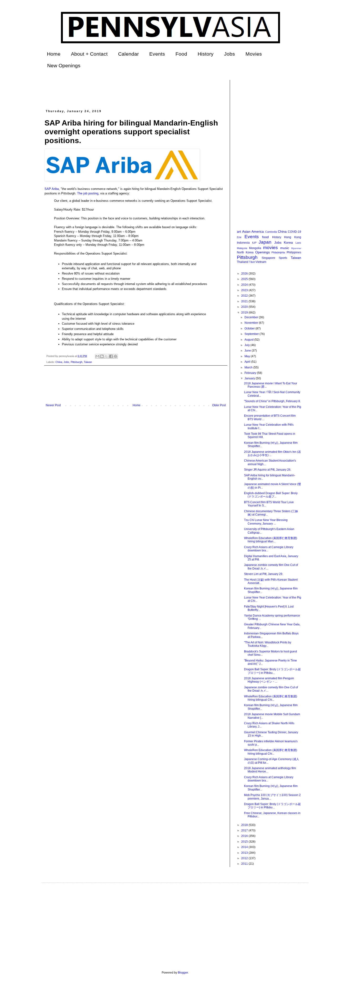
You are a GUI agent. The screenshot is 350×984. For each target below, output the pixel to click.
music (284, 248)
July (247, 345)
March (249, 367)
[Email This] (97, 356)
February (251, 373)
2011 (245, 863)
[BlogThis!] (102, 356)
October (250, 328)
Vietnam (260, 262)
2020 (245, 307)
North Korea (245, 252)
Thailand (242, 262)
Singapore (268, 258)
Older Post (219, 405)
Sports (283, 258)
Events (157, 54)
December (252, 317)
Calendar (128, 54)
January (250, 378)
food (265, 237)
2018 (245, 825)
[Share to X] (106, 356)
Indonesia (243, 242)
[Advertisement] (131, 90)
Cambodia (271, 231)
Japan (265, 242)
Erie (239, 237)
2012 (245, 858)
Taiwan (88, 362)
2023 (245, 290)
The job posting (87, 193)
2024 (245, 284)
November (252, 322)
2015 (245, 841)
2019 (245, 312)
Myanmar (296, 248)
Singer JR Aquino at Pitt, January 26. (267, 469)
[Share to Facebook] (111, 356)
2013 (245, 852)
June (248, 350)
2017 (245, 830)
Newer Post (53, 405)
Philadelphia (278, 252)
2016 (245, 836)
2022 (245, 295)
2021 (245, 301)
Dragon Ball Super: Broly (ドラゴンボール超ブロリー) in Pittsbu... (272, 671)
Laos (298, 242)
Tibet (252, 261)
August (249, 339)
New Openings (63, 65)
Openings (262, 252)
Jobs (229, 54)
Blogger (183, 972)
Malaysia (242, 248)
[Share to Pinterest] (115, 356)
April (248, 361)
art (239, 231)
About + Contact (89, 54)
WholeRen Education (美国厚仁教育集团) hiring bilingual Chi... (270, 698)
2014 (245, 847)
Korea (288, 242)
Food (181, 54)
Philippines (294, 252)
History (206, 54)
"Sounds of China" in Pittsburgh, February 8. (272, 401)
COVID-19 (294, 231)
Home (53, 54)
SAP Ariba (52, 189)
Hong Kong (292, 237)
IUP (254, 242)
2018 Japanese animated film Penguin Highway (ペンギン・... (269, 680)
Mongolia (255, 248)
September (252, 334)
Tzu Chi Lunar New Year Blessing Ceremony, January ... (266, 521)
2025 (245, 279)
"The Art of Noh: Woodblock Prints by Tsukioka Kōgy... (267, 644)
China (58, 362)
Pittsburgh (76, 362)
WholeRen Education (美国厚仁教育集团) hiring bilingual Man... (270, 539)
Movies (253, 54)
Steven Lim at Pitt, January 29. (263, 574)
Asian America (253, 231)
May (248, 356)
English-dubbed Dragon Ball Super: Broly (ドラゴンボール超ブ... (271, 495)
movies (270, 247)
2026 (245, 273)
